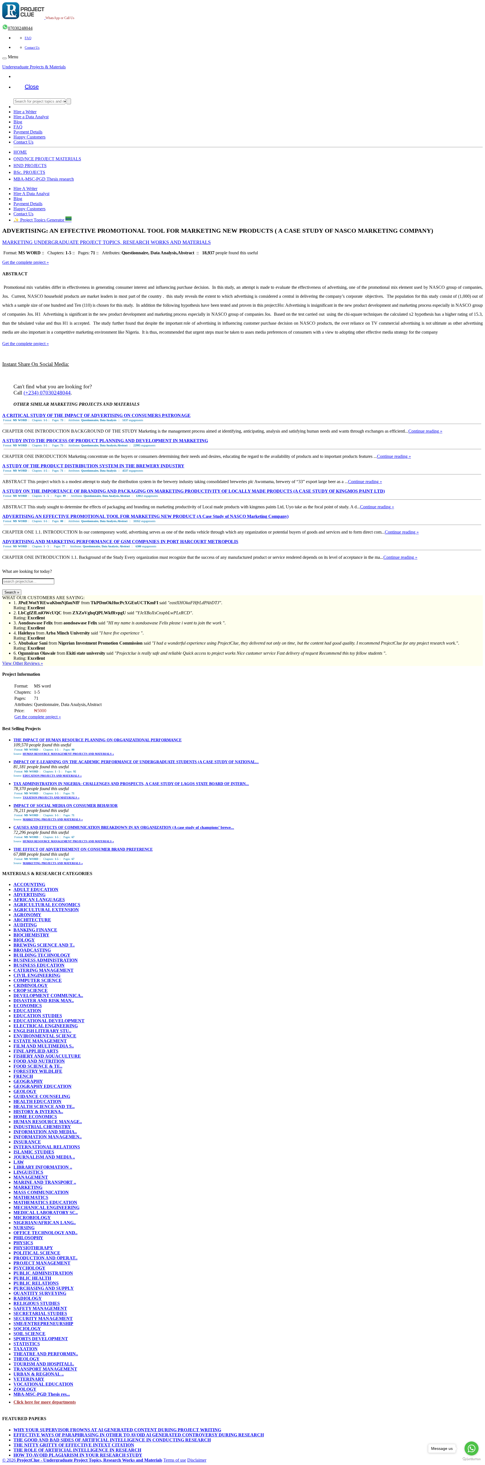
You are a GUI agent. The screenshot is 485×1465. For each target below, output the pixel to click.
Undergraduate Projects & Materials (34, 66)
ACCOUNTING (29, 884)
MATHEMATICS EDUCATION (45, 1202)
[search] (69, 101)
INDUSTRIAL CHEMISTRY (42, 1126)
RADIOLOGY (27, 1298)
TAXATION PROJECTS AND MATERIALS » (51, 797)
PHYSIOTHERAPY (33, 1247)
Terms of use (174, 1460)
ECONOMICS (27, 1005)
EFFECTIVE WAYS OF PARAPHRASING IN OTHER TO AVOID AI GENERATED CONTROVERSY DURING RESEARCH (138, 1434)
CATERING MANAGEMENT (43, 970)
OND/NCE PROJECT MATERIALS (47, 158)
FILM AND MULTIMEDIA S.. (43, 1046)
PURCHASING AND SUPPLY (43, 1288)
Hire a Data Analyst (31, 116)
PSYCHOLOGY (29, 1268)
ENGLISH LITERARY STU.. (42, 1030)
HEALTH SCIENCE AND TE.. (44, 1106)
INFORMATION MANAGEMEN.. (47, 1136)
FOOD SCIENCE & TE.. (37, 1066)
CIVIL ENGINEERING (36, 975)
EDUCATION (27, 1010)
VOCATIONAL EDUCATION (43, 1384)
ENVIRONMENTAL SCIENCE (44, 1035)
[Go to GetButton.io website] (472, 1459)
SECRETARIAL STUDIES (40, 1313)
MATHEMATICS (30, 1197)
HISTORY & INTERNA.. (38, 1111)
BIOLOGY (24, 940)
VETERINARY (28, 1379)
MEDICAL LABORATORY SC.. (45, 1212)
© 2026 (82, 1460)
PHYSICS (23, 1242)
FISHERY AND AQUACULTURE (47, 1056)
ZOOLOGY (24, 1389)
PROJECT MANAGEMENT (41, 1263)
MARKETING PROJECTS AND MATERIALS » (53, 819)
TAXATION (25, 1348)
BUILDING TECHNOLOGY (41, 955)
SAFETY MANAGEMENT (40, 1308)
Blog (17, 121)
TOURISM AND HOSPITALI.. (43, 1364)
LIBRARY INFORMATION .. (42, 1167)
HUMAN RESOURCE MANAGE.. (47, 1121)
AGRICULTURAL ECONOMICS (46, 904)
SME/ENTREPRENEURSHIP (43, 1323)
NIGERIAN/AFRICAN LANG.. (44, 1222)
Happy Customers (29, 137)
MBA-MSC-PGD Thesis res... (41, 1394)
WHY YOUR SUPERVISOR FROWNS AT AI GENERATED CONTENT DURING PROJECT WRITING (117, 1429)
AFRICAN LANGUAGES (39, 899)
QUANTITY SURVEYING (39, 1293)
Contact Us (32, 48)
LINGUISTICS (28, 1172)
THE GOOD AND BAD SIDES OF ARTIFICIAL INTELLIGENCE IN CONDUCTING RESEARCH (112, 1440)
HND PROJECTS (30, 165)
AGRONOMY (27, 914)
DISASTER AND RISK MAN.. (43, 1000)
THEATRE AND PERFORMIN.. (45, 1353)
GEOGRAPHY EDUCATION (42, 1086)
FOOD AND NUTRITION (39, 1061)
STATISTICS (26, 1343)
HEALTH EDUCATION (37, 1101)
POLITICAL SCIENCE (36, 1253)
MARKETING (27, 1187)
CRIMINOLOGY (30, 985)
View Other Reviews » (22, 663)
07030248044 (20, 28)
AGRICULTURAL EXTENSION (46, 909)
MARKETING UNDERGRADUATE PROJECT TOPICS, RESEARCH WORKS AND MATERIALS (106, 242)
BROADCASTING (32, 950)
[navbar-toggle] (4, 58)
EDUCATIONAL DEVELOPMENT (48, 1020)
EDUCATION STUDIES (37, 1015)
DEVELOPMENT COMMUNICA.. (48, 995)
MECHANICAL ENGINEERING (46, 1207)
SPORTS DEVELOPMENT (40, 1338)
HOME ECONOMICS (35, 1116)
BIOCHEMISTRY (31, 935)
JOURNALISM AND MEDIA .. (44, 1157)
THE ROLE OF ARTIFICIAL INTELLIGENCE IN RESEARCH (77, 1450)
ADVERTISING (29, 894)
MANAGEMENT (30, 1177)
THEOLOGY (26, 1358)
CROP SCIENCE (30, 990)
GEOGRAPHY (28, 1081)
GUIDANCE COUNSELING (41, 1096)
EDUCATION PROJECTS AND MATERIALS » (52, 775)
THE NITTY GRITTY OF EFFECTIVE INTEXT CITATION (73, 1445)
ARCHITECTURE (32, 919)
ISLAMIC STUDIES (33, 1152)
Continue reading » (425, 431)
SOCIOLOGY (27, 1328)
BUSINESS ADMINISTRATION (45, 960)
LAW (18, 1162)
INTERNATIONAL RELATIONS (46, 1147)
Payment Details (27, 132)
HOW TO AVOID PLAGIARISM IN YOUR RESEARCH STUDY (77, 1455)
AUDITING (25, 924)
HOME (20, 152)
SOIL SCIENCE (29, 1333)
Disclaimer (196, 1460)
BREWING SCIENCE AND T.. (44, 945)
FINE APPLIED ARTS (35, 1051)
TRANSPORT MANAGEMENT (45, 1369)
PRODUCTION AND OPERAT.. (45, 1258)
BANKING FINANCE (35, 930)
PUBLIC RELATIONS (36, 1283)
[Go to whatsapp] (472, 1448)
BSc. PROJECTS (29, 172)
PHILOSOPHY (28, 1237)
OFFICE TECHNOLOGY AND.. (45, 1232)
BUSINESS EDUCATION (39, 965)
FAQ (28, 38)
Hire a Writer (24, 111)
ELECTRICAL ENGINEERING (45, 1025)
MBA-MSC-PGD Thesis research (43, 179)
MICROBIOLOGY (32, 1217)
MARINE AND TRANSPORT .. (44, 1182)
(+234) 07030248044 (47, 393)
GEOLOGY (24, 1091)
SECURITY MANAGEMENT (43, 1318)
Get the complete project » (25, 262)
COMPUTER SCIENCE (37, 980)
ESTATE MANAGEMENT (40, 1041)
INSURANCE (27, 1141)
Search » (11, 592)
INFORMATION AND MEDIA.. (45, 1131)
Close (32, 87)
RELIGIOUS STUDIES (36, 1303)
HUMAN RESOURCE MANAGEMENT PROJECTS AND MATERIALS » (68, 753)
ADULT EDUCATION (35, 889)
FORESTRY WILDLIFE (37, 1071)
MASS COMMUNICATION (41, 1192)
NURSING (24, 1227)
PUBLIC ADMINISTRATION (43, 1273)
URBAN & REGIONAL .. (38, 1374)
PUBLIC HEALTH (32, 1278)
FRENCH (23, 1076)
